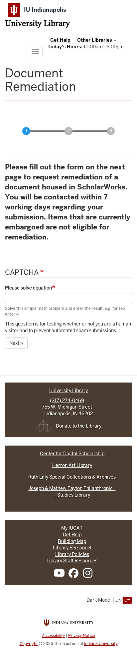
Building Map (72, 541)
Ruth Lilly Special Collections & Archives (72, 477)
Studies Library (72, 495)
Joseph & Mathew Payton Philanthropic (72, 488)
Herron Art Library (72, 465)
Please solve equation (28, 288)
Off (127, 600)
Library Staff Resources (72, 561)
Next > (16, 343)
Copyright (29, 643)
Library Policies (72, 554)
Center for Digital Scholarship (72, 454)
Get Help (60, 40)
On (118, 600)
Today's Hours (64, 47)
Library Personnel (72, 548)
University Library (37, 24)
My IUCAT (72, 528)
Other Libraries (95, 40)
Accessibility (53, 635)
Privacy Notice (81, 635)
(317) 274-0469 (67, 401)
